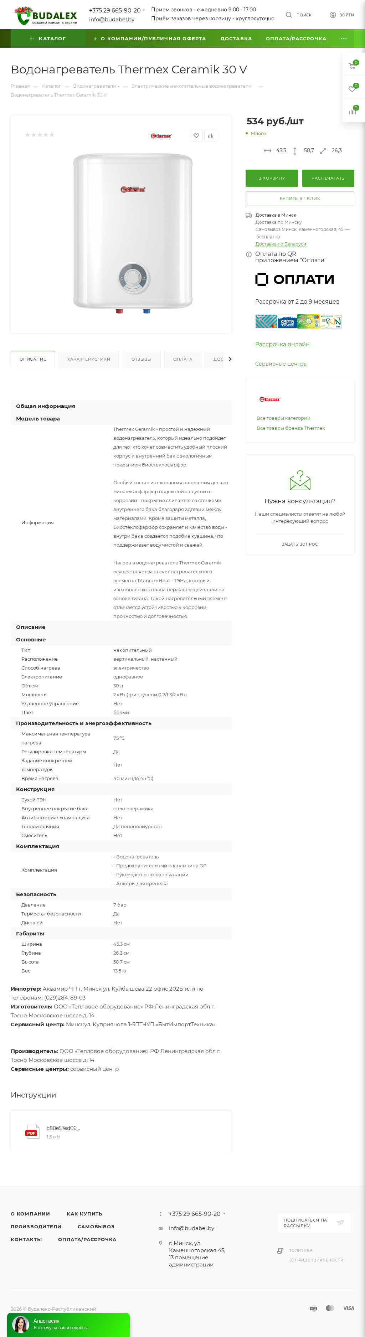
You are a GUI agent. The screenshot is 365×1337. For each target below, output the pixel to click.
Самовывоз (96, 1226)
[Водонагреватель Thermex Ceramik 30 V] (133, 233)
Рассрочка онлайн (282, 344)
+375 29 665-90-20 (115, 10)
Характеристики (88, 359)
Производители (36, 1226)
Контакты (26, 1239)
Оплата (182, 359)
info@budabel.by (111, 19)
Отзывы (142, 359)
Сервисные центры (281, 364)
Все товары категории (283, 418)
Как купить (84, 1214)
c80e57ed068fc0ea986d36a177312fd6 (64, 1128)
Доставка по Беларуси (281, 244)
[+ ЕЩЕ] (344, 38)
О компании (30, 1214)
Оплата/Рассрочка (87, 1239)
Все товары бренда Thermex (291, 428)
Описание (33, 359)
